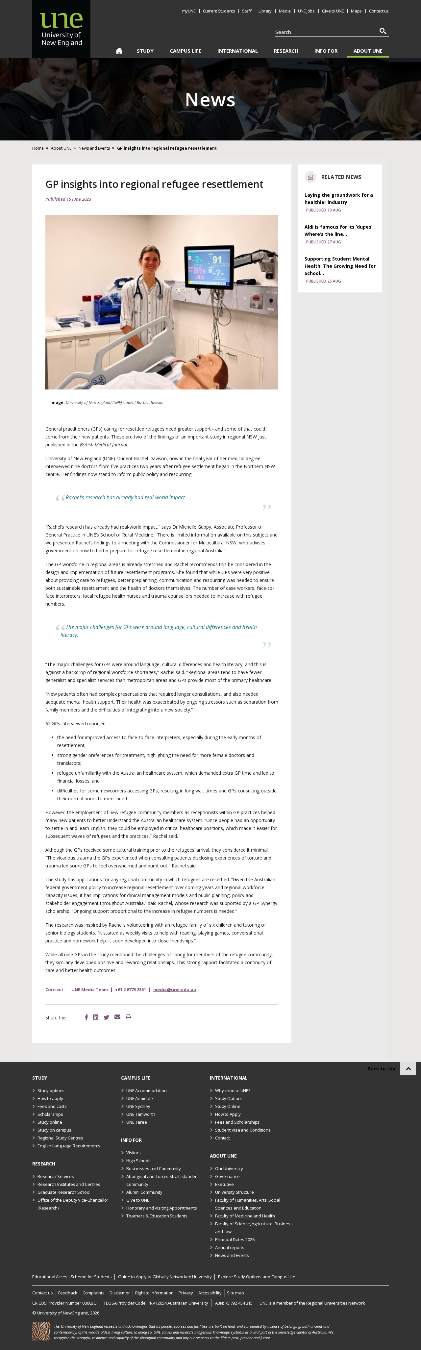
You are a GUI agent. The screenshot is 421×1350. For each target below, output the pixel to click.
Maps (356, 11)
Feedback (67, 1293)
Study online (49, 1122)
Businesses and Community (153, 1168)
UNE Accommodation (146, 1090)
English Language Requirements (68, 1146)
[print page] (128, 1017)
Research (286, 51)
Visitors (133, 1153)
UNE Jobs (306, 11)
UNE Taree (136, 1122)
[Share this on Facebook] (86, 1018)
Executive (224, 1184)
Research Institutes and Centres (68, 1184)
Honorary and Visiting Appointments (161, 1208)
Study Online (227, 1106)
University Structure (234, 1192)
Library (265, 11)
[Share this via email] (117, 1017)
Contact (222, 1138)
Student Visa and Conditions (243, 1130)
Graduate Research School (63, 1192)
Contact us (379, 11)
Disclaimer (120, 1293)
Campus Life (185, 51)
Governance (227, 1176)
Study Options (229, 1098)
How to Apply (227, 1114)
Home (119, 52)
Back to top (381, 1068)
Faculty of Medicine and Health (245, 1216)
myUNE (189, 11)
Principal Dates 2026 (234, 1239)
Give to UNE (333, 11)
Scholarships (50, 1114)
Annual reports (229, 1247)
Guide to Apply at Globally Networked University (165, 1277)
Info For (325, 51)
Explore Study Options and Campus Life (256, 1277)
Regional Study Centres (60, 1138)
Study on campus (54, 1130)
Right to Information (154, 1293)
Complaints (94, 1293)
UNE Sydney (138, 1106)
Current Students (219, 11)
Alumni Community (144, 1192)
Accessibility (210, 1293)
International (237, 51)
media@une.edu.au (174, 989)
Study (145, 51)
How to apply (50, 1098)
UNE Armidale (139, 1098)
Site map (235, 1293)
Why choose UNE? (232, 1090)
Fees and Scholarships (237, 1122)
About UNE (368, 51)
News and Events (232, 1255)
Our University (229, 1168)
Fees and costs (52, 1106)
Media (285, 11)
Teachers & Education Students (156, 1216)
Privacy (186, 1293)
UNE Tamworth (140, 1114)
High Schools (138, 1160)
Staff (246, 11)
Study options (50, 1090)
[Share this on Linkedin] (95, 1017)
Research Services (55, 1176)
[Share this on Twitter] (106, 1018)
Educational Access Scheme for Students (72, 1277)
